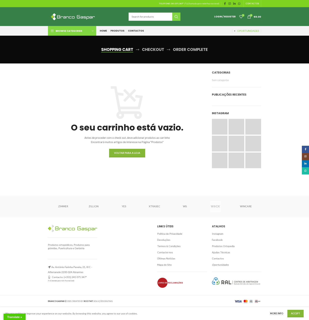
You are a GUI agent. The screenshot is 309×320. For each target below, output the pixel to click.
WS (185, 206)
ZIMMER (63, 206)
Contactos (218, 258)
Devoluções (163, 239)
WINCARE (246, 206)
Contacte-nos (165, 252)
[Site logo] (72, 16)
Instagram (217, 233)
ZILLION (94, 206)
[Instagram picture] (220, 127)
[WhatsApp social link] (239, 3)
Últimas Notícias (166, 258)
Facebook (217, 239)
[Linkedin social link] (234, 3)
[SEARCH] (176, 17)
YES (124, 206)
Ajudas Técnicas (221, 252)
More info (277, 313)
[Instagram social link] (229, 3)
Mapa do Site (164, 264)
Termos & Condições (169, 246)
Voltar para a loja (127, 152)
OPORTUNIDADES (248, 30)
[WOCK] (215, 206)
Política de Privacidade (169, 233)
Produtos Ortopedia (223, 246)
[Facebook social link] (225, 3)
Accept (295, 313)
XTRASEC (154, 206)
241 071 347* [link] (177, 3)
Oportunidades (220, 264)
